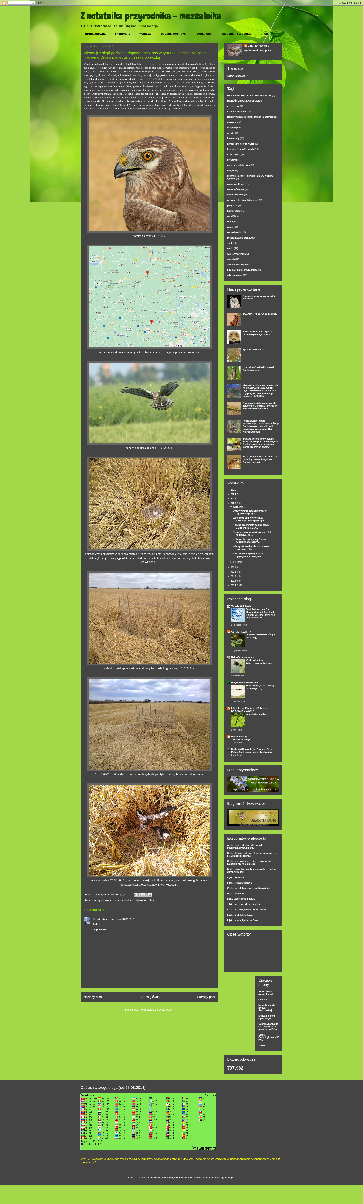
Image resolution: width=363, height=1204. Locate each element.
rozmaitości (204, 33)
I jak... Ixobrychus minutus (241, 899)
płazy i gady (233, 211)
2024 (234, 494)
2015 (234, 581)
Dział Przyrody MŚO (258, 45)
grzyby (231, 133)
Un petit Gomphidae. (256, 714)
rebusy (231, 221)
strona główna (95, 33)
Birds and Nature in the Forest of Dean (251, 749)
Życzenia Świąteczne (254, 349)
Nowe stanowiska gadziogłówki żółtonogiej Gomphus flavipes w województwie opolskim (260, 406)
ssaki (230, 243)
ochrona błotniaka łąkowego (130, 899)
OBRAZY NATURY (241, 632)
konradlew (185, 1177)
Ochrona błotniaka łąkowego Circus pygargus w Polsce (268, 1027)
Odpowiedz (99, 929)
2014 (234, 585)
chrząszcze (233, 106)
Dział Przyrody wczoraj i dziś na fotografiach (251, 117)
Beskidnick (100, 919)
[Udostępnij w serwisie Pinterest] (150, 895)
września (238, 507)
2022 (234, 503)
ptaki (151, 899)
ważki (230, 248)
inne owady (233, 138)
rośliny (231, 227)
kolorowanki (233, 154)
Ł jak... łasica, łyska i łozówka (242, 920)
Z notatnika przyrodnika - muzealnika (151, 16)
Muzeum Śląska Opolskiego (266, 1017)
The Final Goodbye (240, 739)
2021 (234, 567)
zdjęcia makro (234, 275)
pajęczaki (232, 205)
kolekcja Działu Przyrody (240, 149)
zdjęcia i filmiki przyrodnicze (242, 270)
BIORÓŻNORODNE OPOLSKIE (243, 100)
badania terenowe (173, 33)
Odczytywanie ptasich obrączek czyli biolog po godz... (250, 512)
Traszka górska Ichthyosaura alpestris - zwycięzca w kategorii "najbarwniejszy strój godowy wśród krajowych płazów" (260, 443)
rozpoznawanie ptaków (239, 238)
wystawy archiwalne (238, 254)
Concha (262, 999)
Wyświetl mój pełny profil (257, 50)
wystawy (145, 33)
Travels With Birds (241, 606)
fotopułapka (233, 127)
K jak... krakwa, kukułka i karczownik (247, 909)
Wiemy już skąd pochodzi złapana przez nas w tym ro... (251, 547)
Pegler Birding (239, 736)
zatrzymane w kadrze (236, 33)
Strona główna (150, 997)
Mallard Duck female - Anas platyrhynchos (252, 752)
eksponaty (122, 33)
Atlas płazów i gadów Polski (265, 992)
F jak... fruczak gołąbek (239, 882)
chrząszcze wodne (237, 111)
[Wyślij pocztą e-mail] (136, 895)
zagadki (231, 259)
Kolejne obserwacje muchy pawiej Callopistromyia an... (251, 526)
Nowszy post (93, 997)
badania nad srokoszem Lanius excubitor (249, 95)
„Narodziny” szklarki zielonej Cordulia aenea (258, 368)
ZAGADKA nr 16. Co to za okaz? (260, 314)
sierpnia (238, 562)
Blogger (229, 1177)
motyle (231, 170)
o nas (265, 33)
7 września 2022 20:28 (121, 919)
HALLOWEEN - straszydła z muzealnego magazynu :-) (257, 333)
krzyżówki (232, 160)
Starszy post (206, 997)
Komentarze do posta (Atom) (157, 1009)
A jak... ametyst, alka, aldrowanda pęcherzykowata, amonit (245, 846)
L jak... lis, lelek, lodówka (240, 915)
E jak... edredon (235, 877)
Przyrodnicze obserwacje (244, 682)
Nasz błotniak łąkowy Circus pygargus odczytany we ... (248, 555)
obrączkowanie (103, 899)
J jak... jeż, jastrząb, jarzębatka (243, 904)
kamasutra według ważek (240, 144)
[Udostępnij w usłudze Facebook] (146, 895)
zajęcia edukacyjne (237, 264)
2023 (234, 498)
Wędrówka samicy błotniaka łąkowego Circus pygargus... (249, 519)
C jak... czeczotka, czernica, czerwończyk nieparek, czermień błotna (249, 862)
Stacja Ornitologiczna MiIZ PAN (268, 1037)
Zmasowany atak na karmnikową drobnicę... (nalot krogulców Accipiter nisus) (260, 459)
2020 (234, 572)
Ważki (261, 1045)
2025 (234, 490)
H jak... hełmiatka (236, 893)
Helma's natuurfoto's (242, 657)
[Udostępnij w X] (143, 895)
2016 (234, 576)
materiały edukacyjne (239, 165)
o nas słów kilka (235, 189)
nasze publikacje (236, 184)
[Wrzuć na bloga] (139, 895)
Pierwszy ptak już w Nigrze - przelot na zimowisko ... (252, 533)
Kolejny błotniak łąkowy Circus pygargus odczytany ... (249, 540)
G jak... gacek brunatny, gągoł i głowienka (249, 888)
